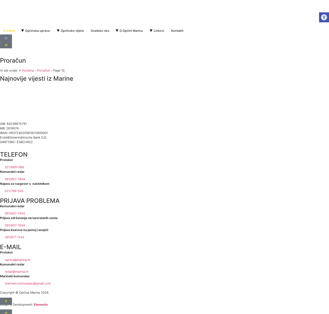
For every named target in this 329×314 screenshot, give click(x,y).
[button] (324, 17)
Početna (28, 70)
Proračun (43, 70)
